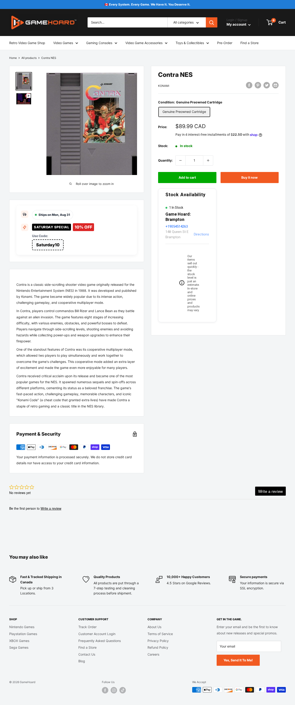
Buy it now (249, 177)
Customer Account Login (96, 634)
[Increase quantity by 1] (208, 160)
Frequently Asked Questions (99, 641)
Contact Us (86, 654)
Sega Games (18, 647)
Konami (163, 85)
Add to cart (187, 177)
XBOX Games (19, 641)
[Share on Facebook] (249, 85)
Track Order (87, 627)
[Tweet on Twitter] (266, 85)
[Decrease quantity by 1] (180, 160)
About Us (154, 627)
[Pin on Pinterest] (258, 85)
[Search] (211, 23)
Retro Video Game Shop (27, 43)
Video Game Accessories (143, 43)
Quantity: (165, 160)
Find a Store (249, 43)
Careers (153, 654)
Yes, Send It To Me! (238, 660)
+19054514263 (176, 226)
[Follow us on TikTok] (122, 690)
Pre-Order (224, 43)
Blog (81, 661)
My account (237, 24)
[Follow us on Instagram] (114, 690)
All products (29, 58)
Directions (201, 234)
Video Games (63, 43)
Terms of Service (160, 634)
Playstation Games (23, 634)
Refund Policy (158, 647)
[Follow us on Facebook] (105, 690)
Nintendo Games (21, 627)
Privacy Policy (158, 641)
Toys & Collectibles (190, 43)
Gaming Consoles (99, 43)
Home (13, 58)
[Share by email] (275, 85)
